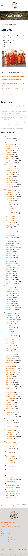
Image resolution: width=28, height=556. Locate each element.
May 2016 (9, 354)
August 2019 (9, 269)
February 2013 (10, 416)
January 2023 (10, 213)
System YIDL (4, 524)
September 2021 (11, 247)
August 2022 (9, 225)
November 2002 (10, 491)
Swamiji (18, 504)
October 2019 (10, 265)
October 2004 (10, 477)
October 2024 (10, 170)
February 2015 (10, 386)
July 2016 (8, 350)
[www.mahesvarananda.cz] (16, 505)
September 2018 (11, 293)
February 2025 (10, 160)
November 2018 (10, 289)
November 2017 (10, 316)
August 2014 (9, 400)
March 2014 (9, 408)
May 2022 (9, 231)
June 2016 (9, 352)
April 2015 (9, 382)
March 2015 (9, 384)
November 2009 (10, 445)
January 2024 (10, 186)
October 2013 (10, 412)
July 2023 (8, 201)
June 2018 (9, 299)
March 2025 (9, 158)
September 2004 (11, 479)
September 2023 (11, 197)
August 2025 (9, 150)
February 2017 (10, 334)
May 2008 (9, 453)
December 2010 (10, 431)
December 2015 (10, 366)
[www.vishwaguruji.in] (13, 505)
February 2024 (10, 184)
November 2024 (10, 168)
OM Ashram (4, 532)
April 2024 (9, 182)
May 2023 (9, 205)
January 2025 (10, 162)
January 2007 (10, 463)
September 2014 (11, 398)
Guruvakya (3, 506)
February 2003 (10, 487)
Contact (10, 506)
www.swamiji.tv (5, 542)
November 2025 (10, 146)
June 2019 (9, 273)
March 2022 (9, 235)
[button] (2, 5)
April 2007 (9, 461)
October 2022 (10, 221)
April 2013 (9, 414)
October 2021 (10, 245)
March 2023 (9, 209)
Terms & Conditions (21, 549)
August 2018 (9, 295)
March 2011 (9, 426)
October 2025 (10, 148)
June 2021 (9, 253)
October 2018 (10, 291)
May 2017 (9, 328)
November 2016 (10, 342)
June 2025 (9, 154)
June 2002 (9, 497)
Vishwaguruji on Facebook (8, 538)
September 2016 (11, 346)
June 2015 (9, 378)
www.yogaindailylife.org (8, 522)
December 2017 (10, 314)
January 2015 (10, 388)
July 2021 (8, 251)
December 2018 (10, 287)
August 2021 (9, 249)
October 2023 (10, 195)
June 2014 (9, 404)
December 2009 (10, 443)
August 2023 (9, 199)
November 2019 (10, 263)
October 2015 (10, 370)
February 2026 (10, 140)
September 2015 (11, 372)
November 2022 (10, 219)
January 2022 (10, 237)
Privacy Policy (14, 552)
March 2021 (9, 257)
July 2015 (8, 376)
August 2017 (9, 322)
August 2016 (9, 348)
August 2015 (9, 374)
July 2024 (8, 176)
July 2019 (8, 271)
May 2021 (9, 255)
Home (2, 504)
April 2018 (9, 303)
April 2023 (9, 207)
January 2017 (10, 336)
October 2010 (10, 435)
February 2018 (10, 307)
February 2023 (10, 211)
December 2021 (10, 241)
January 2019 (10, 283)
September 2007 (11, 459)
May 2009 (9, 449)
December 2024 (10, 166)
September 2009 (11, 447)
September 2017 (11, 320)
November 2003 (10, 485)
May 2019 (9, 275)
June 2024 (9, 178)
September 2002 (11, 493)
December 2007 (10, 457)
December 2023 (10, 191)
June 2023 (9, 203)
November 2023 (10, 193)
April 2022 (9, 233)
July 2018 (8, 297)
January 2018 (10, 310)
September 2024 (11, 172)
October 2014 (10, 396)
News (7, 504)
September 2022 (11, 223)
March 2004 (9, 481)
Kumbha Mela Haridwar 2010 (12, 72)
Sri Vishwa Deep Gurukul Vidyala (10, 526)
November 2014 (10, 394)
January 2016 (10, 362)
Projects (24, 504)
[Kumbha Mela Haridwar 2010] (14, 58)
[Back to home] (14, 5)
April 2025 (9, 156)
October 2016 (10, 344)
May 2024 (9, 180)
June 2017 (9, 326)
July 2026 (8, 138)
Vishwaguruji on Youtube (8, 540)
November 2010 (10, 433)
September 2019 (11, 267)
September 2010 (11, 437)
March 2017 (9, 332)
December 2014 (10, 392)
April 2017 (9, 330)
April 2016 (9, 356)
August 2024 (9, 174)
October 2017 (10, 318)
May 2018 (9, 301)
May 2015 (9, 380)
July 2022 (8, 227)
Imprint (11, 549)
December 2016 (10, 340)
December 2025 (10, 144)
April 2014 (9, 406)
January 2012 (10, 422)
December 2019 (10, 261)
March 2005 (9, 471)
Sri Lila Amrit (5, 530)
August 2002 (9, 495)
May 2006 (9, 467)
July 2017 (8, 324)
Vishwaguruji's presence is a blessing (12, 128)
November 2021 (10, 243)
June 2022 (9, 229)
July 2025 (8, 152)
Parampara (12, 504)
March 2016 (9, 358)
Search (4, 46)
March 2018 (9, 305)
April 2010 (9, 439)
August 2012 (9, 420)
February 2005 (10, 473)
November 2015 (10, 368)
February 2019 (10, 281)
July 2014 (8, 402)
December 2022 (10, 217)
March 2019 (9, 279)
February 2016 (10, 360)
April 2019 (9, 277)
